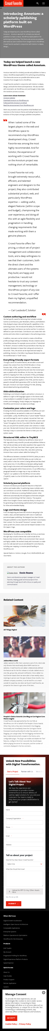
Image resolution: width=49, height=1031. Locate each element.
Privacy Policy (25, 1024)
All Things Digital (10, 630)
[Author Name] (12, 573)
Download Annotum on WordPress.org (16, 100)
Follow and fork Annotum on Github (15, 103)
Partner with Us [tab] (27, 772)
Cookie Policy (11, 1024)
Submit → (13, 904)
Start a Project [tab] (12, 772)
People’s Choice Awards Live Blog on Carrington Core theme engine (24, 718)
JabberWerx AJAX (11, 661)
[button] (43, 992)
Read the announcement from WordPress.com (18, 105)
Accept (11, 1018)
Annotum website (9, 98)
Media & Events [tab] (42, 772)
